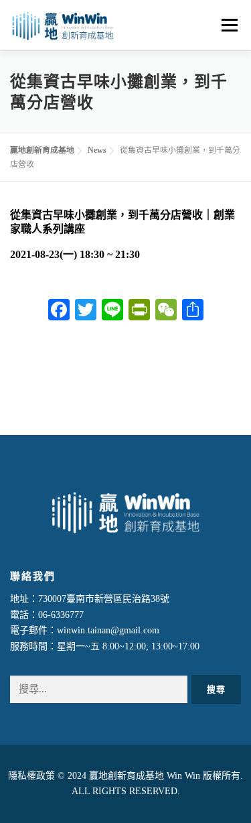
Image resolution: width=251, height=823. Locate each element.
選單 (227, 25)
